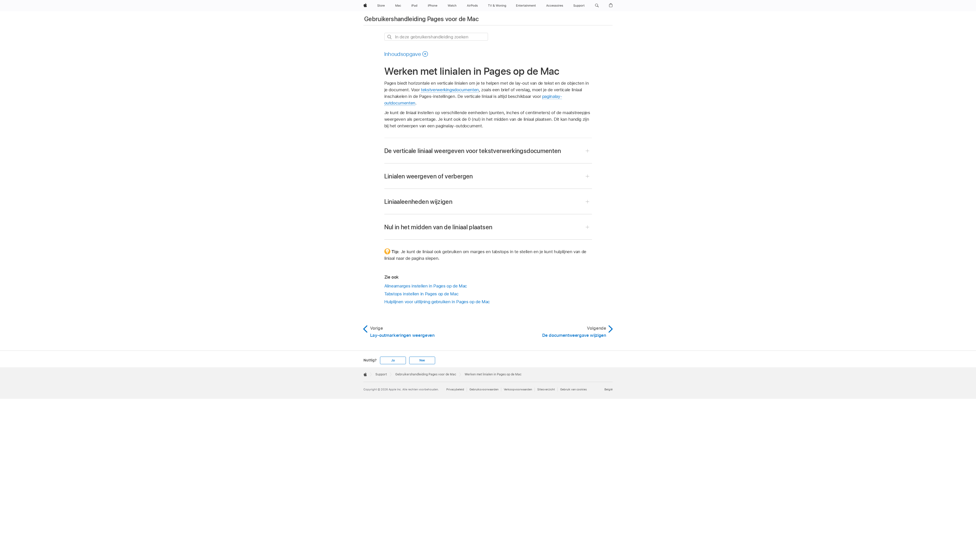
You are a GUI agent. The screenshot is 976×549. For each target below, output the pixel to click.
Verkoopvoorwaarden (518, 389)
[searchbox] (436, 37)
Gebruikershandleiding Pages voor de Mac (421, 19)
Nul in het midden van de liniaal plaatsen (438, 227)
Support (381, 374)
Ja (393, 360)
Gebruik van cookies (573, 389)
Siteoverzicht (546, 389)
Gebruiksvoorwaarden (483, 389)
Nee (422, 360)
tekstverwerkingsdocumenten (450, 89)
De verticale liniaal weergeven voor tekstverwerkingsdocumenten (472, 151)
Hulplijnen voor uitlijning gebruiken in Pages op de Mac (437, 301)
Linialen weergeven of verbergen (428, 176)
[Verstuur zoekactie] (389, 37)
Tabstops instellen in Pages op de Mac (421, 293)
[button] (597, 5)
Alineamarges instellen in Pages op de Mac (425, 285)
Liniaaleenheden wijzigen (418, 201)
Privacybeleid (455, 389)
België (608, 389)
